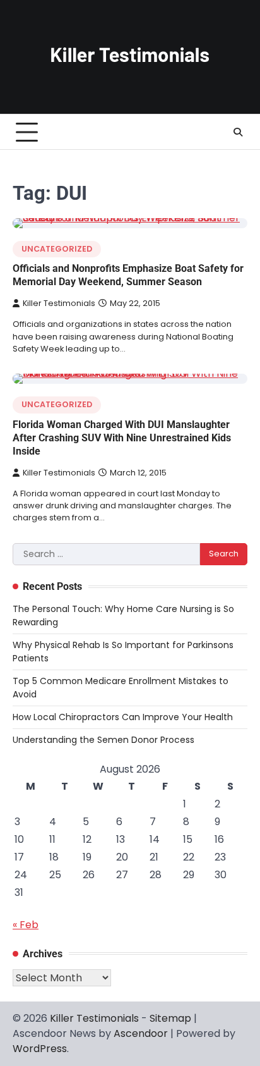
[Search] (237, 132)
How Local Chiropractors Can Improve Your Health (123, 717)
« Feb (25, 924)
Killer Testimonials (59, 303)
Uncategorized (56, 248)
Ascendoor (141, 1033)
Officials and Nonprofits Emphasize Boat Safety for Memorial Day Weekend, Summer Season (128, 275)
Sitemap (170, 1018)
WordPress (40, 1048)
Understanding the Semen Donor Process (103, 739)
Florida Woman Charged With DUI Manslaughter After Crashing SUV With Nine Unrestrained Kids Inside (122, 438)
